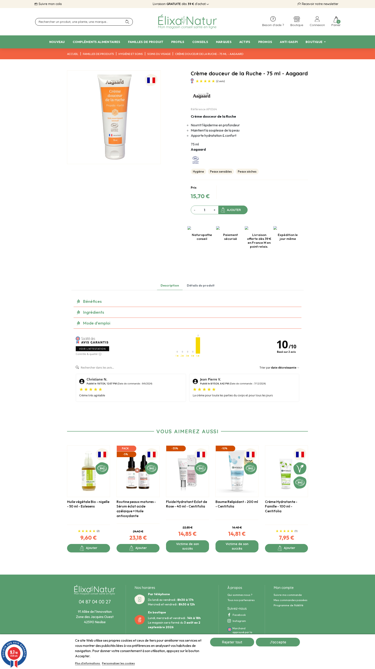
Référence (198, 109)
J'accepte (278, 642)
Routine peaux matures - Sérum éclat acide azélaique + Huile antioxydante (136, 508)
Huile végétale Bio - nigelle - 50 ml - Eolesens (88, 504)
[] (129, 22)
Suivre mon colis (50, 4)
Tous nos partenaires (241, 600)
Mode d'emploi (96, 323)
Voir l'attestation (92, 348)
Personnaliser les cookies (118, 663)
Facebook (239, 614)
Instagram (239, 621)
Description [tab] (170, 285)
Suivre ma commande (288, 594)
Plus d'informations (87, 663)
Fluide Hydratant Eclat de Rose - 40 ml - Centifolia (186, 504)
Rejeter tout (232, 642)
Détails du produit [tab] (201, 285)
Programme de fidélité (288, 605)
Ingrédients (93, 312)
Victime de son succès (187, 546)
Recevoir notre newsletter (320, 4)
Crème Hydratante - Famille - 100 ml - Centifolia (281, 506)
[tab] (187, 301)
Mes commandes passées (290, 600)
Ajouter (234, 210)
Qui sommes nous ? (239, 594)
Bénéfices (92, 301)
